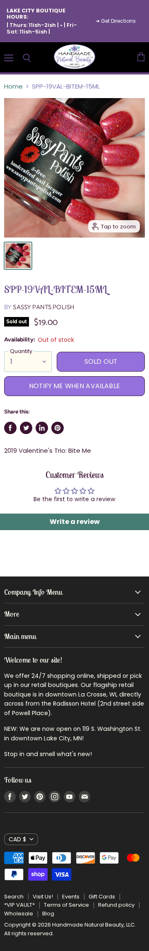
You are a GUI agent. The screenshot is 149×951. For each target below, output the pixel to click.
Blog (48, 913)
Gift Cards (102, 897)
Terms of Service (66, 905)
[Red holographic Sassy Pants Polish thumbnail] (18, 256)
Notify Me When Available (74, 386)
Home (13, 86)
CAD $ (17, 839)
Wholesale (18, 913)
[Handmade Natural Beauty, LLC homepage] (74, 57)
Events (70, 897)
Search (14, 897)
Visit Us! (43, 897)
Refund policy (116, 905)
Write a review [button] (75, 521)
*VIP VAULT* (19, 905)
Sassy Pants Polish (43, 307)
